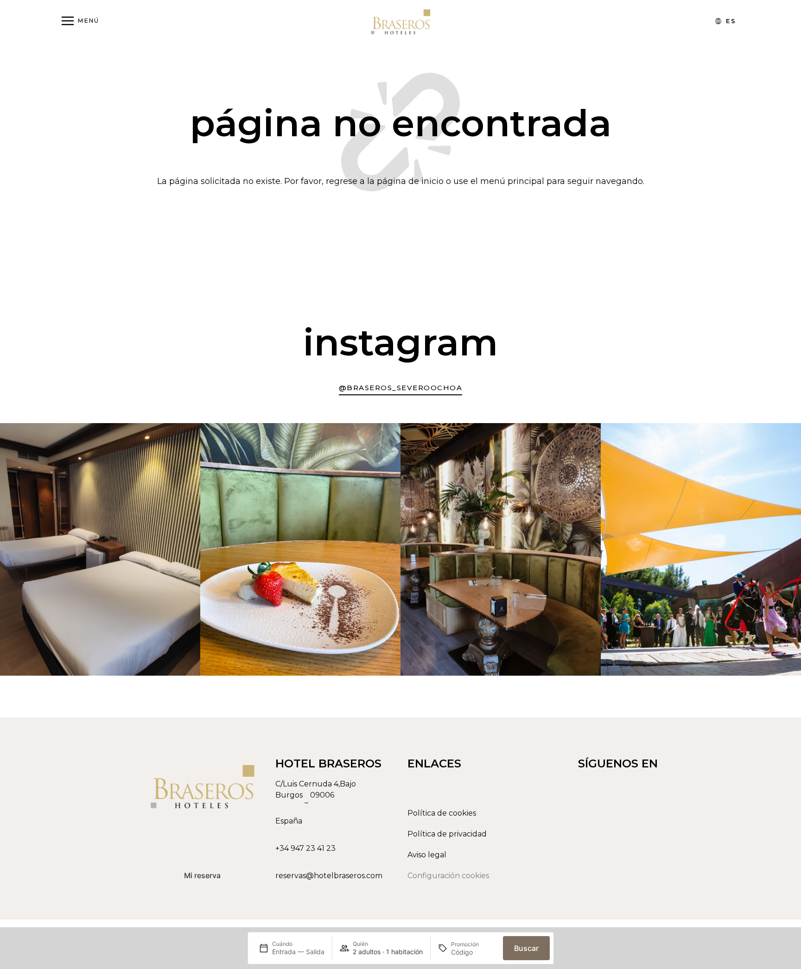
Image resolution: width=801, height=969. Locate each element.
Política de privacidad (447, 834)
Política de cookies (441, 813)
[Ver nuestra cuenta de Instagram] (647, 872)
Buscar (526, 948)
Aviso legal (426, 854)
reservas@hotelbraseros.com (328, 875)
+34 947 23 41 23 (305, 848)
